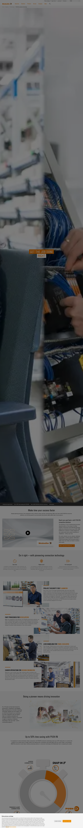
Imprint (7, 826)
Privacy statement (12, 826)
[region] (41, 820)
